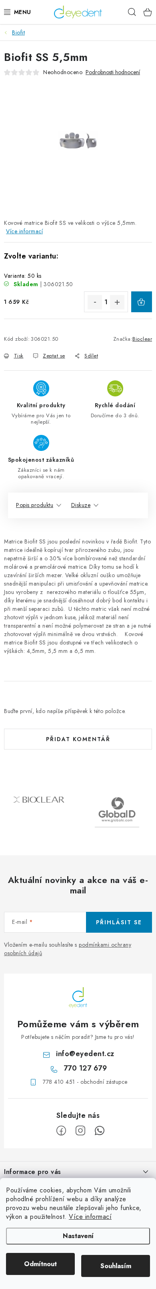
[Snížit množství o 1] (95, 302)
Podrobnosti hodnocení (113, 72)
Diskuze (81, 505)
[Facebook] (61, 1130)
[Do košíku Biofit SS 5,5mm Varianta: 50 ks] (141, 301)
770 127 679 (85, 1068)
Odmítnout (40, 1264)
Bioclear (142, 339)
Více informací (90, 1216)
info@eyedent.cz (85, 1054)
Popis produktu (34, 505)
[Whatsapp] (99, 1130)
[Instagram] (80, 1130)
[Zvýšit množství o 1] (117, 302)
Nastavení (78, 1236)
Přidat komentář (78, 739)
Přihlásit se (119, 922)
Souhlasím (115, 1266)
